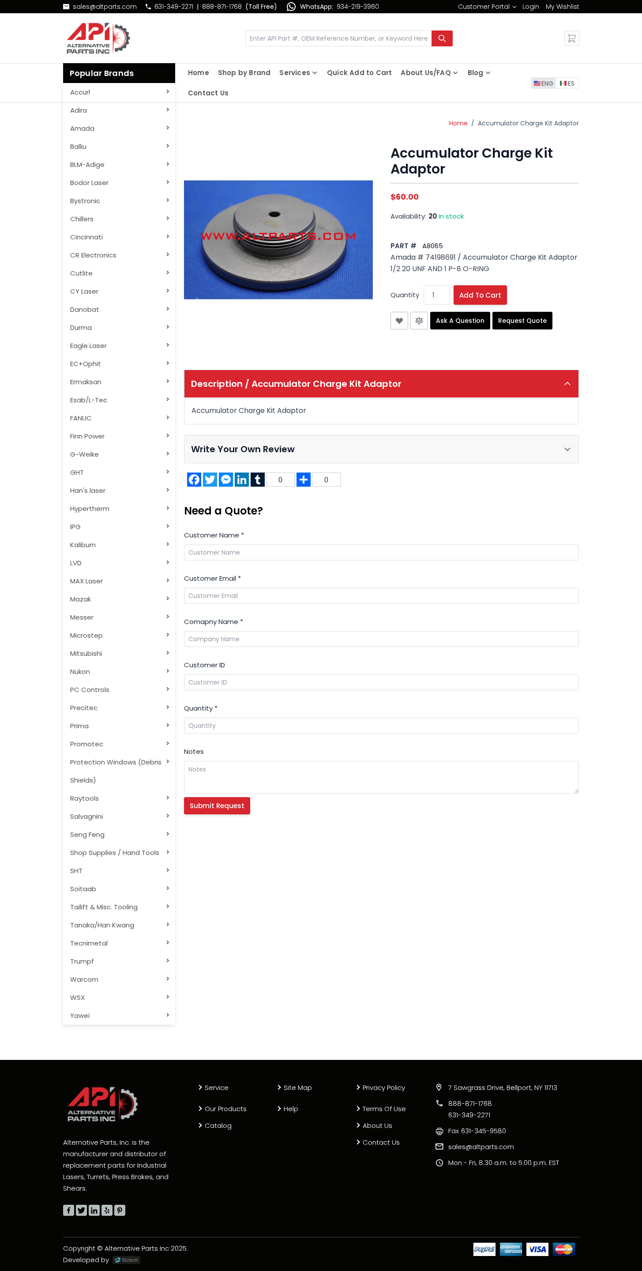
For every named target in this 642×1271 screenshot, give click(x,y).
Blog (476, 72)
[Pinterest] (119, 1210)
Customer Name (214, 535)
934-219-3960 (358, 6)
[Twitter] (81, 1210)
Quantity (404, 294)
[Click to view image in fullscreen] (278, 239)
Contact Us (208, 93)
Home (198, 72)
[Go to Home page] (98, 38)
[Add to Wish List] (399, 320)
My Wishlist (562, 6)
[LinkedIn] (94, 1210)
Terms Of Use (384, 1108)
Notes (194, 751)
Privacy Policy (384, 1087)
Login (530, 6)
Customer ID (204, 665)
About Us (377, 1125)
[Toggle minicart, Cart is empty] (571, 38)
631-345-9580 (477, 1130)
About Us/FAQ (426, 72)
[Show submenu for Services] (314, 72)
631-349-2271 (173, 6)
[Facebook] (68, 1210)
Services (294, 72)
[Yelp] (107, 1210)
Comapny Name (213, 621)
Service (217, 1087)
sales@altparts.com (105, 6)
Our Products (226, 1108)
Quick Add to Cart (359, 72)
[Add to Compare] (419, 320)
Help (291, 1108)
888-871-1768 (222, 6)
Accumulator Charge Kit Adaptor (528, 123)
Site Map (298, 1087)
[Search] (442, 38)
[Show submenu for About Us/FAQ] (455, 72)
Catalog (218, 1125)
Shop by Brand (244, 72)
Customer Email (212, 578)
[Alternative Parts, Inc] (103, 1104)
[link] (487, 6)
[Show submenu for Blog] (488, 72)
